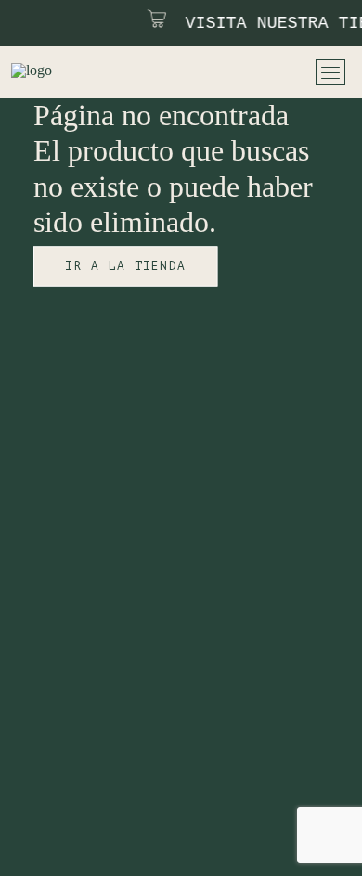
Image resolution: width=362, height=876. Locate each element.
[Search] (212, 72)
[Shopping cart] (285, 72)
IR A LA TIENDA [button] (125, 265)
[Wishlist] (261, 72)
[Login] (237, 72)
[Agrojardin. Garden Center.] (58, 72)
